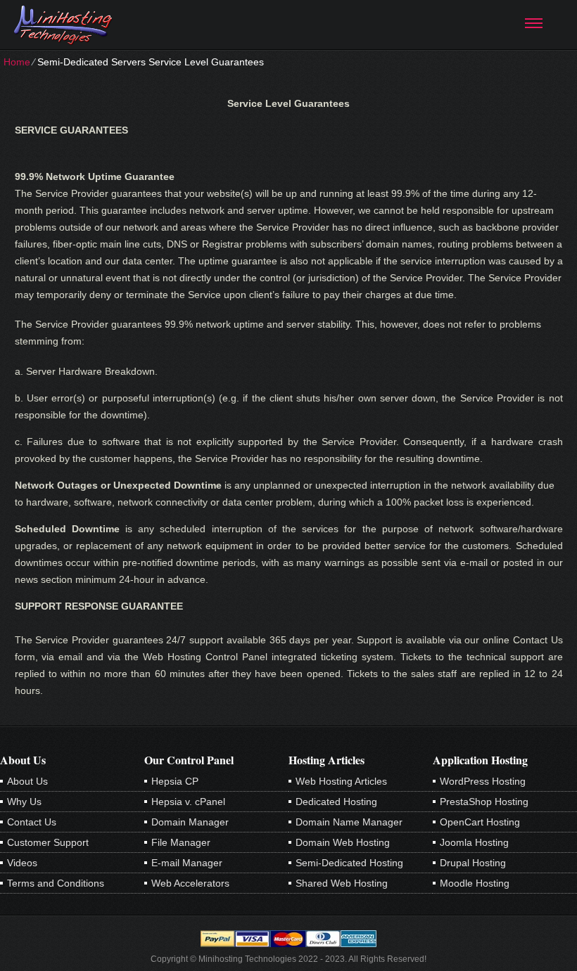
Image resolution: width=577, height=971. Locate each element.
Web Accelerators (190, 883)
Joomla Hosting (474, 842)
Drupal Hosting (473, 862)
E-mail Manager (186, 862)
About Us (27, 781)
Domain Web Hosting (343, 842)
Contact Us (31, 822)
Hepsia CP (174, 781)
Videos (22, 862)
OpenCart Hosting (480, 822)
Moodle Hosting (474, 883)
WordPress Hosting (483, 781)
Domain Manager (190, 822)
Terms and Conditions (55, 883)
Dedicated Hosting (336, 801)
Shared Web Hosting (342, 883)
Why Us (24, 801)
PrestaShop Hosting (484, 801)
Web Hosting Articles (341, 781)
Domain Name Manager (349, 822)
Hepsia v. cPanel (188, 801)
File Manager (180, 842)
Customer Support (48, 842)
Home (17, 61)
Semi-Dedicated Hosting (349, 862)
